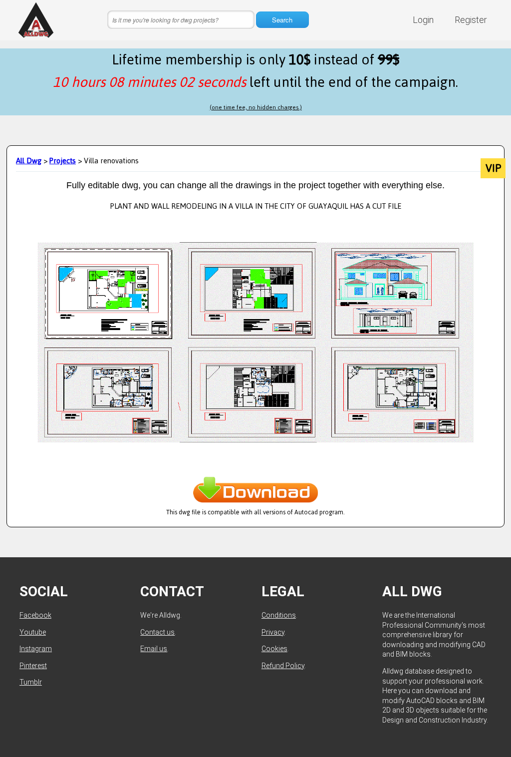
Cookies (274, 649)
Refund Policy (282, 666)
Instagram (35, 649)
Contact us (157, 632)
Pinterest (33, 666)
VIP (493, 168)
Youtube (32, 632)
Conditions (278, 615)
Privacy (272, 632)
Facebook (35, 615)
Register (471, 19)
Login (423, 19)
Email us (153, 649)
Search (282, 19)
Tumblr (30, 682)
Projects (62, 160)
